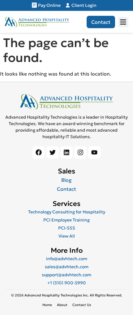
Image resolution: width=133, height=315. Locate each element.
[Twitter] (52, 152)
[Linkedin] (66, 152)
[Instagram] (80, 152)
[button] (123, 22)
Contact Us (81, 305)
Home (47, 305)
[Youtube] (94, 152)
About (62, 305)
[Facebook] (38, 152)
